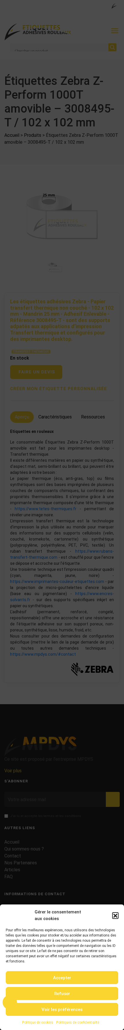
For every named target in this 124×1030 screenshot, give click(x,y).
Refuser (62, 993)
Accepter (62, 977)
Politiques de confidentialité (77, 1022)
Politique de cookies (37, 1022)
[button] (115, 915)
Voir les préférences (62, 1009)
